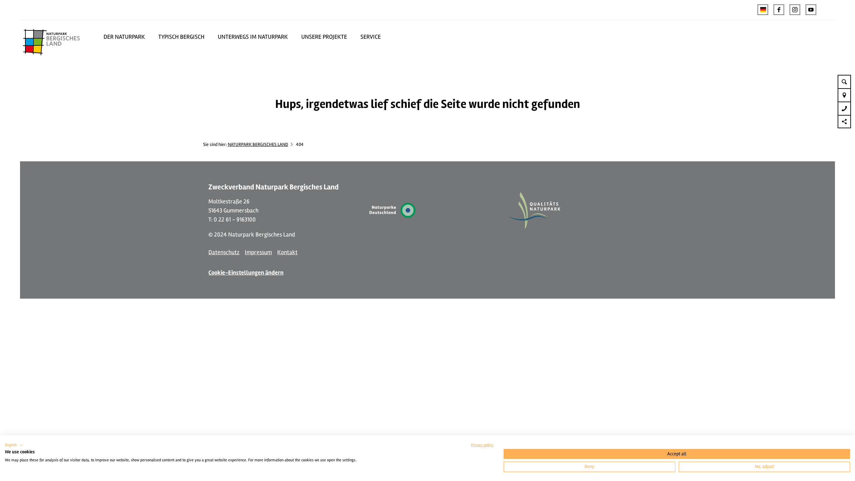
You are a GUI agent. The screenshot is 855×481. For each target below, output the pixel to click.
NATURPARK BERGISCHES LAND (258, 144)
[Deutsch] (762, 9)
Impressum (258, 252)
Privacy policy (482, 445)
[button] (779, 9)
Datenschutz (223, 252)
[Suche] (844, 81)
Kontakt (287, 252)
